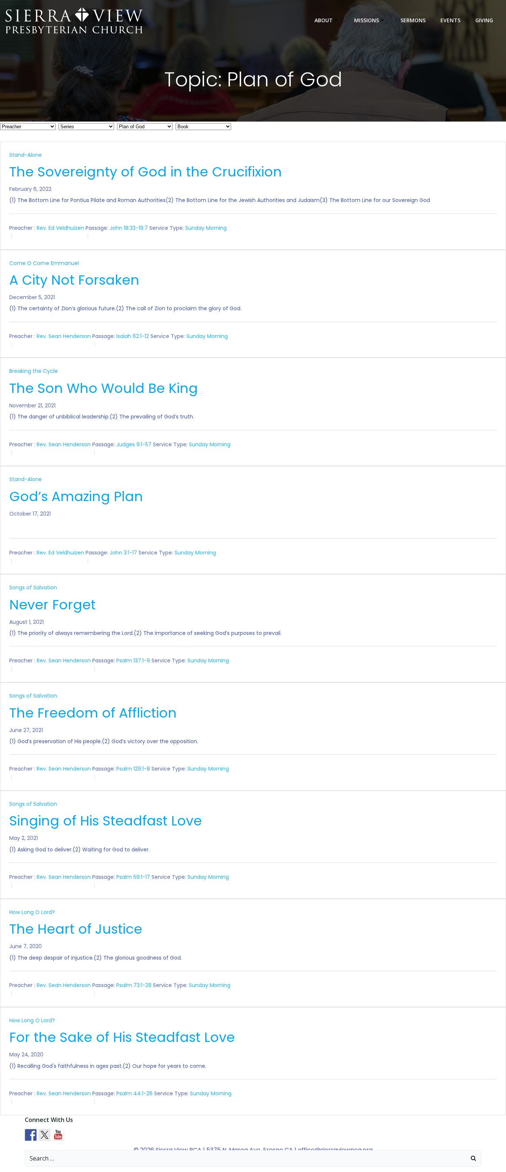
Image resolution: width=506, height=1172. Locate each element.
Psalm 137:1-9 (133, 660)
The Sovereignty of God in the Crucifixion (145, 171)
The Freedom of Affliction (93, 712)
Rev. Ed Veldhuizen (60, 228)
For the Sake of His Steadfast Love (122, 1037)
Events (450, 20)
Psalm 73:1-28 (134, 985)
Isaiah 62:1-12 (132, 336)
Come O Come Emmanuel (44, 263)
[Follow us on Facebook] (31, 1135)
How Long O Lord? (32, 912)
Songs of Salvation (33, 587)
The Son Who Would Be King (103, 388)
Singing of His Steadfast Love (105, 820)
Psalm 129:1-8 (133, 768)
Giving (484, 20)
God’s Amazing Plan (76, 496)
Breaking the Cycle (33, 371)
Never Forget (52, 604)
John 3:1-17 (123, 552)
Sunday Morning (206, 228)
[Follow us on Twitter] (44, 1135)
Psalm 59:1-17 (133, 877)
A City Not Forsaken (74, 280)
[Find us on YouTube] (58, 1135)
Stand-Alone (25, 155)
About (323, 20)
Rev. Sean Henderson (64, 336)
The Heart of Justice (75, 929)
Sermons (413, 20)
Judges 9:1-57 (134, 444)
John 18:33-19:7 (129, 228)
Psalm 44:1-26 (134, 1093)
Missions (366, 20)
